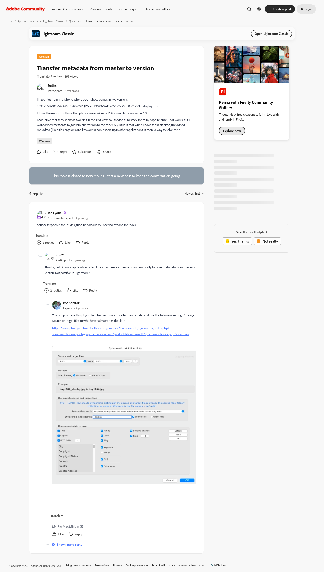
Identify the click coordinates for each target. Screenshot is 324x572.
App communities (28, 21)
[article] (116, 228)
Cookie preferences (137, 565)
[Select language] (259, 9)
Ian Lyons (54, 213)
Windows (44, 141)
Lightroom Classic (53, 21)
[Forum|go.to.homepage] (25, 9)
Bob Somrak (71, 303)
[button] (280, 9)
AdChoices (219, 565)
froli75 (52, 85)
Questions (75, 21)
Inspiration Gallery (158, 9)
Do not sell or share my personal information (178, 565)
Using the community (78, 565)
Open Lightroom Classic (271, 34)
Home (9, 21)
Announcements (101, 9)
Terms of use (102, 565)
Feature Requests (129, 9)
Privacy (117, 565)
